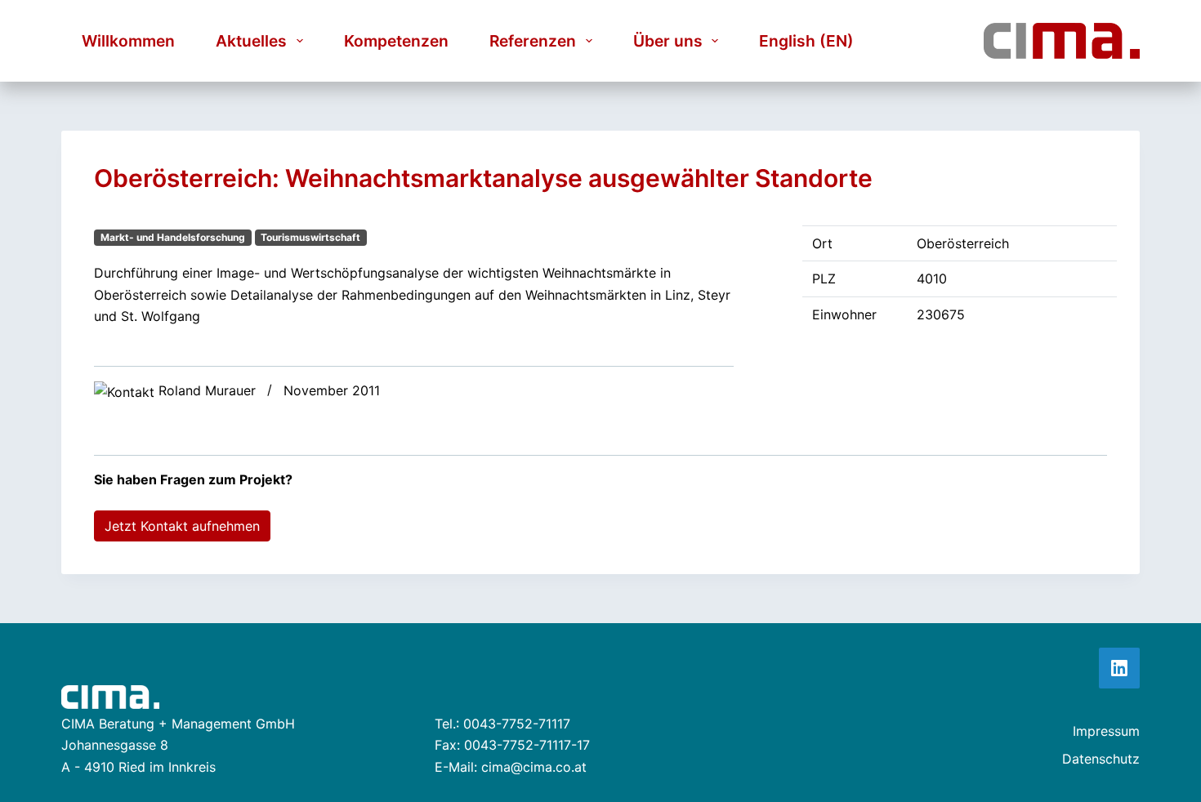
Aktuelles (251, 41)
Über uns (668, 41)
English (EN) (806, 41)
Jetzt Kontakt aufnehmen (182, 526)
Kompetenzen (396, 41)
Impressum (1106, 731)
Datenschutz (1101, 759)
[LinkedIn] (1119, 668)
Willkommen (128, 41)
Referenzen (532, 41)
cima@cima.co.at (534, 767)
